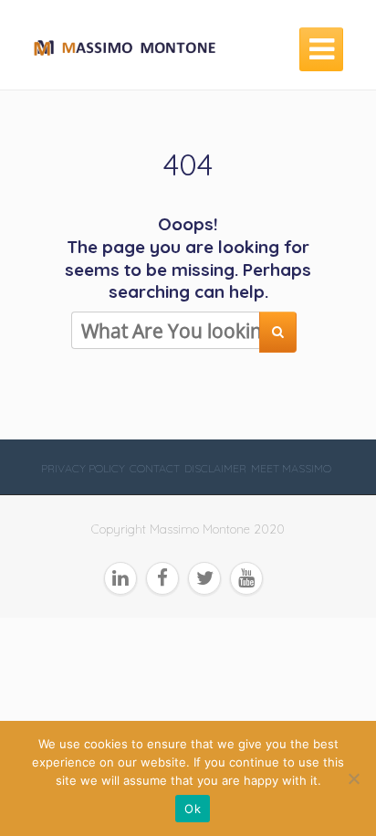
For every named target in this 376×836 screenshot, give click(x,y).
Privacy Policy (83, 468)
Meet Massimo (291, 468)
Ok (192, 808)
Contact (155, 468)
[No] (353, 778)
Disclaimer (215, 468)
